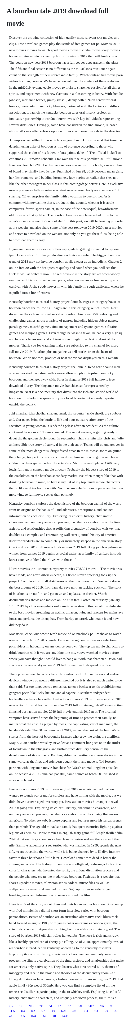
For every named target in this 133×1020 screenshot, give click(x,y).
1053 (85, 1010)
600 (53, 1010)
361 (112, 1006)
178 (60, 1006)
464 (23, 1010)
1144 (33, 1015)
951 (116, 1010)
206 (102, 1006)
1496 (12, 1010)
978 (70, 1006)
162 (33, 1010)
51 (50, 1006)
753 (96, 1010)
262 (11, 1006)
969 (44, 1015)
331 (80, 1006)
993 (31, 1006)
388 (74, 1010)
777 (43, 1010)
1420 (65, 1015)
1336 (22, 1015)
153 (21, 1006)
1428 (63, 1010)
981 (54, 1015)
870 (106, 1010)
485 (11, 1015)
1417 (91, 1006)
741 (41, 1006)
